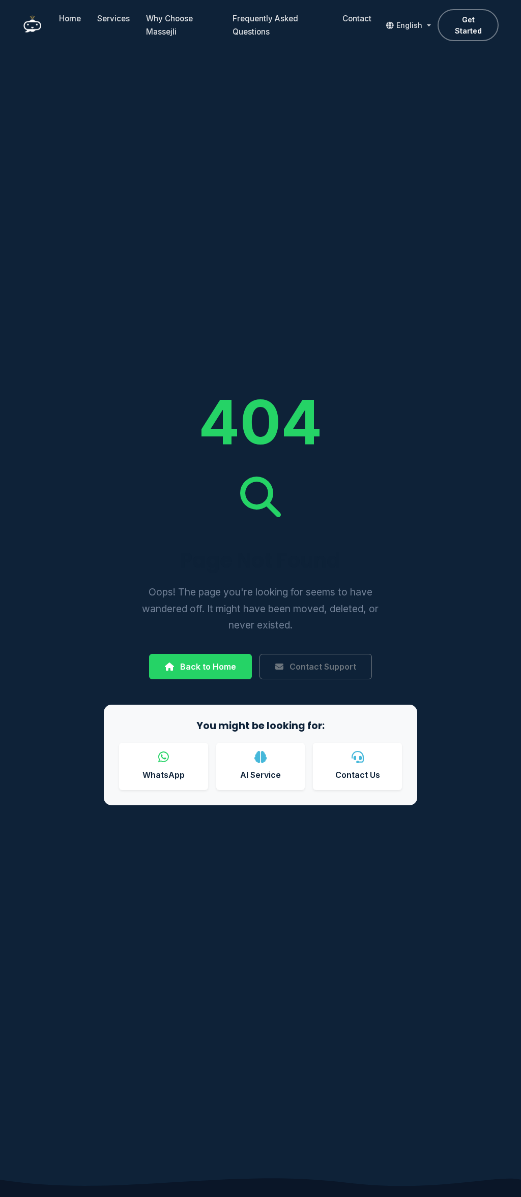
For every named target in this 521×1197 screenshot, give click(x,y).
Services (113, 18)
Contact (356, 18)
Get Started (468, 25)
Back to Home (207, 667)
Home (70, 18)
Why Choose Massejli (169, 25)
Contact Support (321, 667)
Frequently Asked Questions (265, 25)
